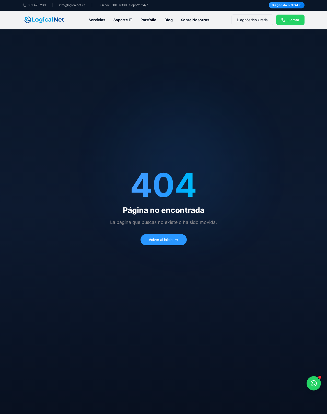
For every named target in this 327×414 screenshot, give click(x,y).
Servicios (97, 20)
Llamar (293, 20)
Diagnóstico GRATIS (286, 5)
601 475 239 (37, 5)
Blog (169, 20)
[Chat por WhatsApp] (314, 383)
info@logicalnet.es (72, 5)
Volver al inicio (160, 239)
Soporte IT (122, 20)
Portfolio (148, 20)
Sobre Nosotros (195, 20)
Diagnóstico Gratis (252, 20)
